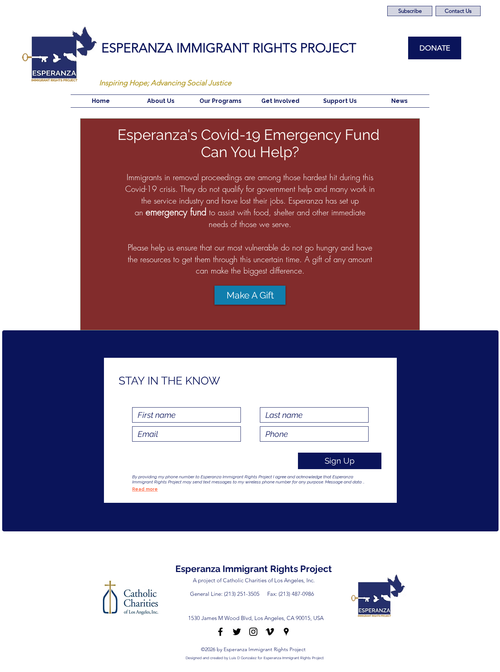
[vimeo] (269, 631)
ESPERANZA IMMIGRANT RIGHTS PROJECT (228, 48)
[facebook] (220, 631)
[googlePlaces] (286, 631)
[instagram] (253, 631)
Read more (145, 489)
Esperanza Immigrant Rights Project (253, 568)
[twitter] (236, 631)
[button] (161, 101)
